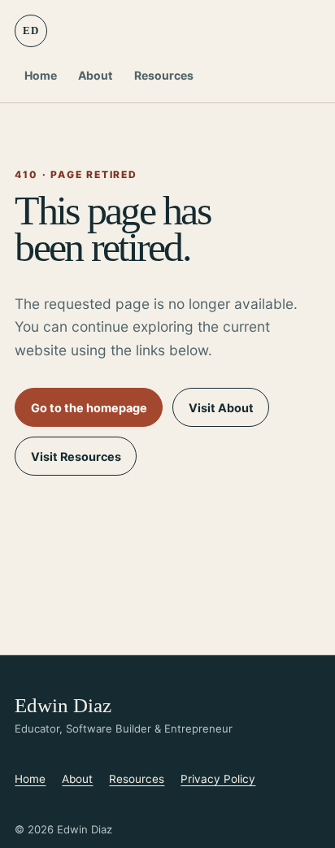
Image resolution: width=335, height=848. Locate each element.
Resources (164, 75)
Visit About (221, 408)
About (95, 75)
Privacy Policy (218, 778)
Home (40, 75)
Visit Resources (76, 456)
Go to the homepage (89, 408)
